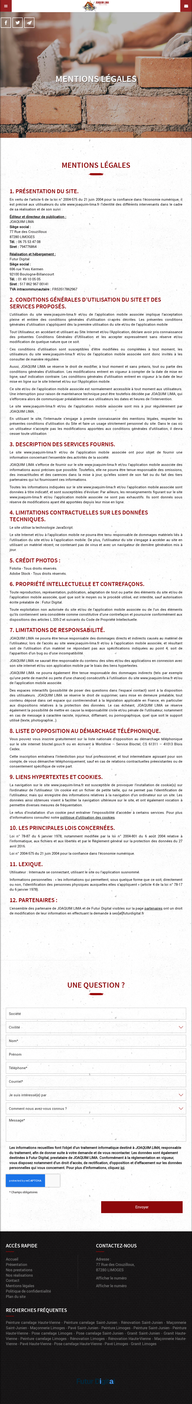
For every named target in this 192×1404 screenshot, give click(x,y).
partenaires (153, 908)
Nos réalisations (19, 1275)
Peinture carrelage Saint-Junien (90, 1322)
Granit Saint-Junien (143, 1333)
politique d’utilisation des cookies (87, 817)
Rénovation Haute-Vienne (129, 1338)
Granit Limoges (143, 1343)
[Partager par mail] (29, 23)
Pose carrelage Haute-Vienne (78, 1343)
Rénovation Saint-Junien (142, 1322)
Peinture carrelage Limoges (43, 1338)
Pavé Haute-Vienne (35, 1343)
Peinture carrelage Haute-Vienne (33, 1322)
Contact (12, 1280)
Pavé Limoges (116, 1343)
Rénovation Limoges (87, 1338)
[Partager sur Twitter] (17, 23)
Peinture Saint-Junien (151, 1327)
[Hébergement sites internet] (96, 1389)
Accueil (12, 1259)
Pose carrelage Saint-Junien (100, 1333)
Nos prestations (19, 1269)
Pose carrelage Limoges (52, 1333)
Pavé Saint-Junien (83, 1327)
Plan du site (16, 1296)
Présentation (16, 1264)
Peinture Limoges (116, 1327)
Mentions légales (20, 1285)
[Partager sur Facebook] (6, 23)
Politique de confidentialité (28, 1291)
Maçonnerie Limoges (47, 1327)
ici (122, 1167)
